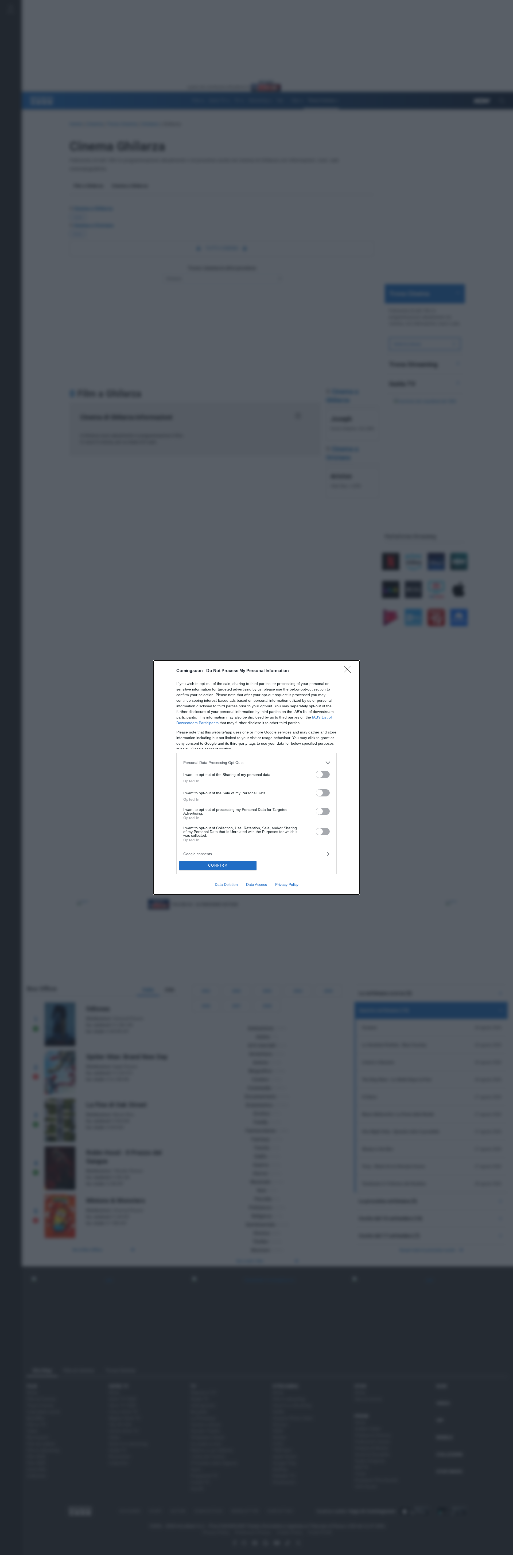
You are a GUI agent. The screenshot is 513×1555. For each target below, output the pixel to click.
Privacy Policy (286, 884)
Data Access (256, 884)
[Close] (349, 671)
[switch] (323, 774)
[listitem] (256, 762)
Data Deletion (226, 884)
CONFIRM (218, 865)
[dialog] (256, 778)
